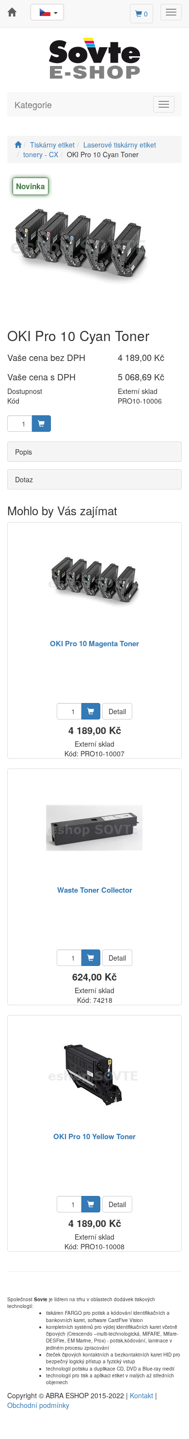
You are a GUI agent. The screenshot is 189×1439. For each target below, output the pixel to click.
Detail (117, 711)
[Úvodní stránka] (18, 144)
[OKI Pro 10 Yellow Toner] (94, 1074)
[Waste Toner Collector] (94, 828)
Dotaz (24, 479)
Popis (23, 452)
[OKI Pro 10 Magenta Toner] (94, 581)
